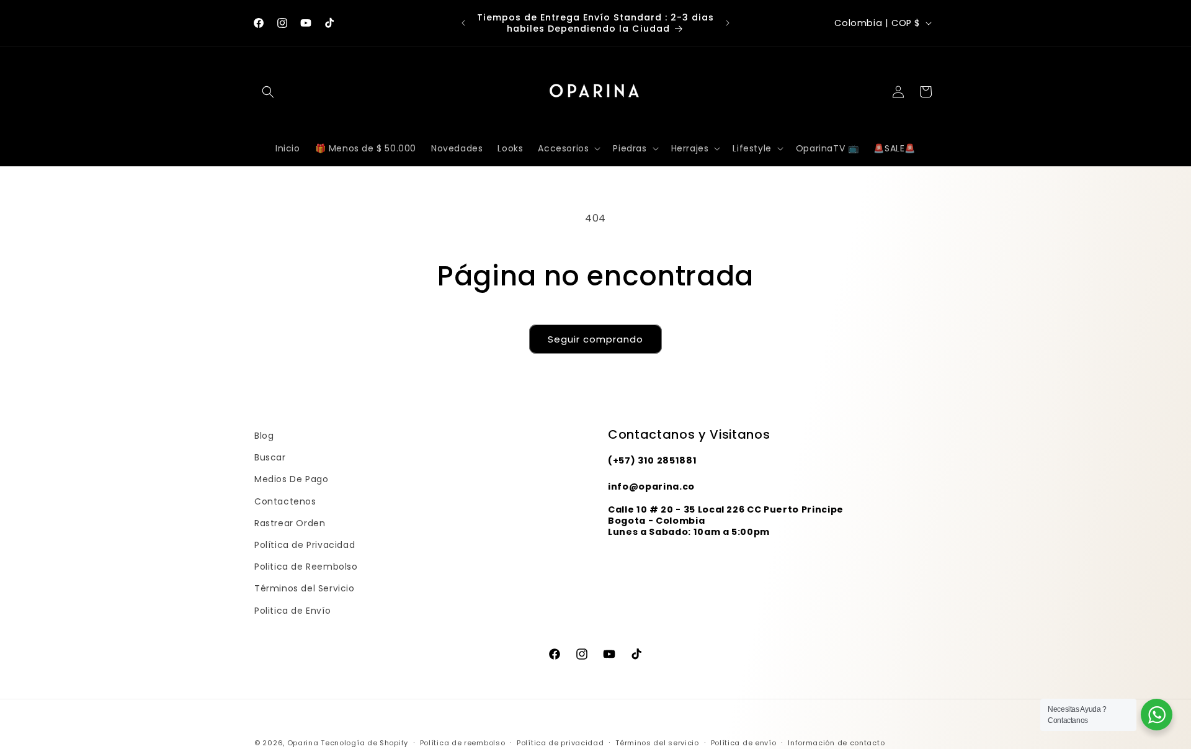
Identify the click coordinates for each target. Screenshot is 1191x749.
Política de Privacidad (304, 545)
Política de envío (744, 743)
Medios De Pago (291, 479)
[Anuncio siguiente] (727, 23)
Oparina (303, 743)
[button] (268, 91)
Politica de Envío (292, 610)
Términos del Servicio (304, 588)
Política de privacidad (560, 743)
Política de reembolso (463, 743)
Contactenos (285, 501)
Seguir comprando (595, 339)
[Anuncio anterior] (463, 23)
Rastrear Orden (289, 523)
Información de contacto (836, 743)
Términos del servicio (657, 743)
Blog (264, 435)
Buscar (270, 457)
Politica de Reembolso (306, 566)
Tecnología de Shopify (364, 743)
